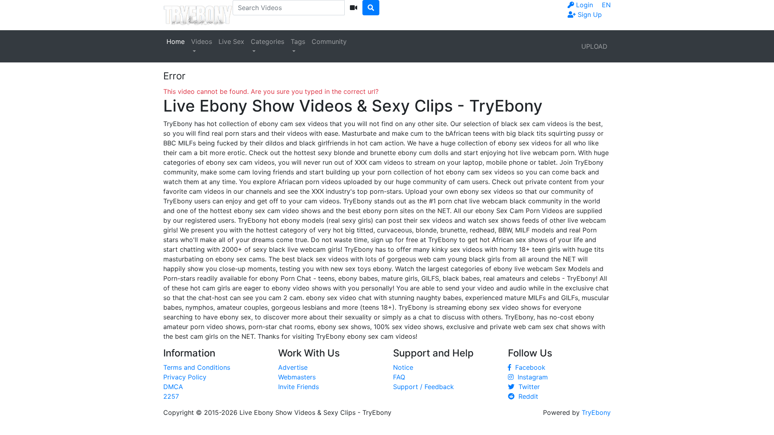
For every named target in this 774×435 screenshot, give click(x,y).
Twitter (527, 387)
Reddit (526, 396)
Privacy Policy (184, 377)
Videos (201, 41)
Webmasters (297, 377)
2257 (171, 396)
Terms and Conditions (196, 367)
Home (175, 41)
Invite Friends (298, 387)
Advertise (293, 367)
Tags (298, 41)
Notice (403, 367)
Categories (267, 41)
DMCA (173, 387)
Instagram (531, 377)
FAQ (399, 377)
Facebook (528, 367)
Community (329, 41)
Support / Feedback (423, 387)
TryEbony (596, 412)
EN (606, 5)
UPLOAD (594, 46)
